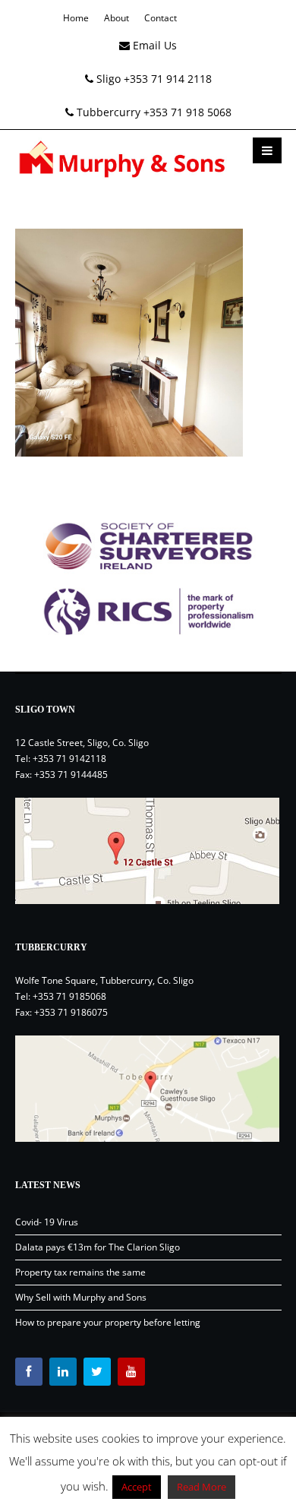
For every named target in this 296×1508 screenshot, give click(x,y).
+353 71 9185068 (69, 996)
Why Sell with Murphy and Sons (80, 1297)
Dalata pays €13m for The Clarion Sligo (97, 1247)
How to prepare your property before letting (107, 1322)
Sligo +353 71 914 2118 (152, 78)
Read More (201, 1487)
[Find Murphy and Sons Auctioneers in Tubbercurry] (148, 1088)
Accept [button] (136, 1487)
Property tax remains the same (80, 1272)
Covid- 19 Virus (46, 1222)
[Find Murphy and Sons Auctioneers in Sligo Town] (148, 851)
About (116, 17)
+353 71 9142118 (69, 758)
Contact (160, 17)
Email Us (153, 45)
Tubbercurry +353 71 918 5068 (152, 112)
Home (76, 17)
